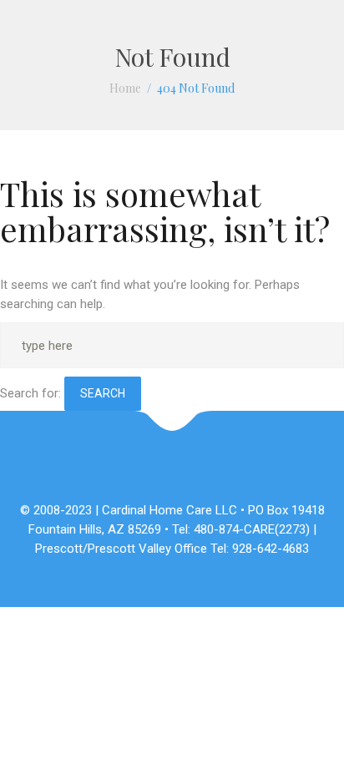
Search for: (30, 393)
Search (102, 393)
